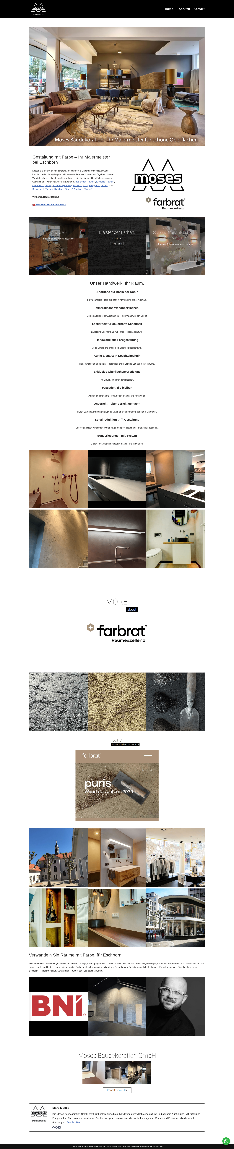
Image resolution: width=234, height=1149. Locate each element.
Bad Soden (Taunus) (85, 182)
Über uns (114, 1146)
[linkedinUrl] (59, 1128)
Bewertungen (135, 1146)
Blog (128, 1146)
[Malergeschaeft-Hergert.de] (52, 8)
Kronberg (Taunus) (105, 182)
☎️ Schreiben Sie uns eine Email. (49, 204)
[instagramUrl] (56, 1128)
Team (119, 1146)
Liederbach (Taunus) (42, 185)
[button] (174, 8)
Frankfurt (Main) (80, 185)
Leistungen (98, 1146)
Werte (124, 1146)
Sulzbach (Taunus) (83, 189)
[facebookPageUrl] (53, 1128)
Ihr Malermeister (124, 1044)
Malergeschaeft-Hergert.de (91, 1044)
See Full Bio (73, 1122)
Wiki (108, 1146)
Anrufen (184, 9)
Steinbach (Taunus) (63, 189)
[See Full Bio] (81, 1122)
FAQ (104, 1146)
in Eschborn (149, 1044)
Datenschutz (153, 1146)
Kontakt (199, 9)
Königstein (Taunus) (98, 185)
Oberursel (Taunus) (62, 185)
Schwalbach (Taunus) (42, 189)
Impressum (144, 1146)
